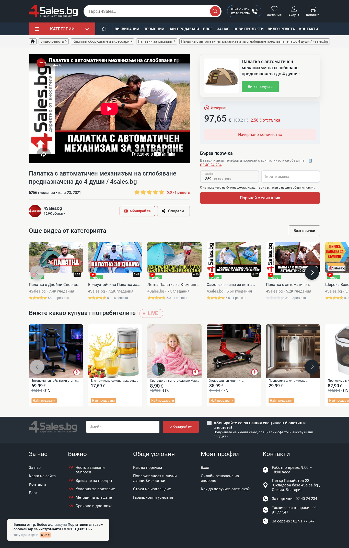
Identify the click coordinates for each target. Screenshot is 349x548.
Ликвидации (126, 29)
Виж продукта (260, 86)
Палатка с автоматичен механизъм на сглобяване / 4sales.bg (291, 284)
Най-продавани (183, 29)
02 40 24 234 (211, 165)
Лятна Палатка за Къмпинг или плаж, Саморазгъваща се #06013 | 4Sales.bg (174, 284)
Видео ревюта (281, 29)
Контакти (308, 29)
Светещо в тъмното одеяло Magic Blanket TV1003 (174, 381)
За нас (223, 29)
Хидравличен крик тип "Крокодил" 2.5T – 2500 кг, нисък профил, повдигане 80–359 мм (233, 381)
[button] (37, 272)
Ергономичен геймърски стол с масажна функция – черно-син (54, 381)
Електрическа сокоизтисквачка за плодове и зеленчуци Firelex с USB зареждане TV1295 (114, 381)
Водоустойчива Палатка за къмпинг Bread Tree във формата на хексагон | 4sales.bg (112, 284)
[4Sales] (53, 11)
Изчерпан (219, 108)
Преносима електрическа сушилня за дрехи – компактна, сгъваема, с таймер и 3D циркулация (292, 381)
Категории (62, 28)
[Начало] (103, 28)
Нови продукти (249, 29)
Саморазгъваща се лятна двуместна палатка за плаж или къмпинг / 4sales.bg (232, 284)
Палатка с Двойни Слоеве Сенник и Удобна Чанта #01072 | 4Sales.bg (53, 284)
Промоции (154, 29)
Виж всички (304, 230)
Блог (208, 29)
